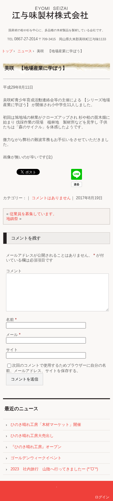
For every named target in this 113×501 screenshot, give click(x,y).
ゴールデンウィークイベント (36, 458)
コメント (14, 271)
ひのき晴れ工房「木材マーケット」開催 (46, 424)
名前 (11, 319)
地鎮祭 (12, 218)
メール (13, 334)
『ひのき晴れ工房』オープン (36, 446)
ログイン (102, 497)
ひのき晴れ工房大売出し (32, 435)
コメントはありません (51, 198)
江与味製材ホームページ (56, 13)
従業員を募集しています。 (33, 214)
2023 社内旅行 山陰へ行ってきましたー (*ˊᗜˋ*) (54, 469)
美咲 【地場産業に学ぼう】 (36, 68)
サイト (12, 349)
